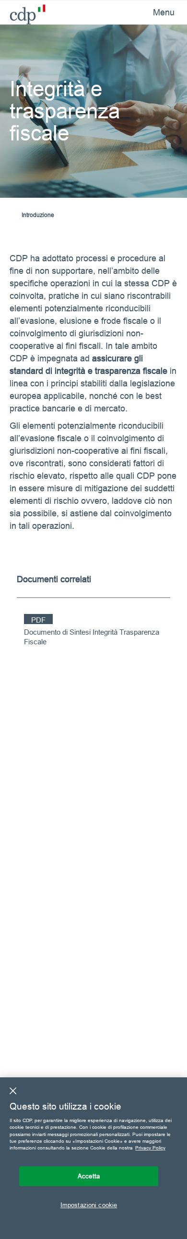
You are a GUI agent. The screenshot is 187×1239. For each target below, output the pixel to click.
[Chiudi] (12, 1090)
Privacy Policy (150, 1148)
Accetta (89, 1176)
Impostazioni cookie (88, 1205)
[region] (93, 1158)
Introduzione (38, 214)
